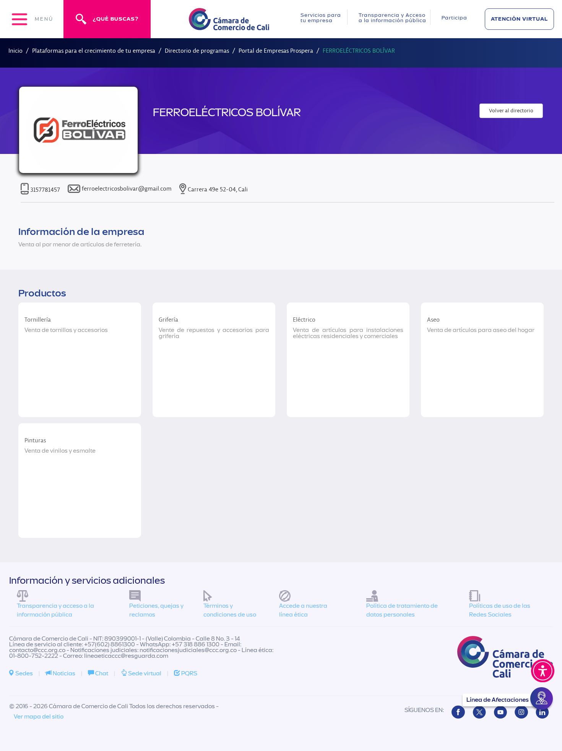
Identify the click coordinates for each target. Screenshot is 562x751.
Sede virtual (144, 673)
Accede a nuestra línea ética (303, 610)
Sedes (23, 673)
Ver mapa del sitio (38, 716)
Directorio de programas (197, 50)
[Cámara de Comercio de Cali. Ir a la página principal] (229, 25)
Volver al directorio (511, 110)
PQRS (188, 673)
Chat (101, 673)
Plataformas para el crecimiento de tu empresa (93, 50)
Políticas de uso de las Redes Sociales (499, 610)
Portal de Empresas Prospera (276, 50)
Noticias (63, 673)
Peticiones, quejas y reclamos (156, 610)
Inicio (15, 50)
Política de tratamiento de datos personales (402, 610)
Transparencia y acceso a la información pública (55, 610)
